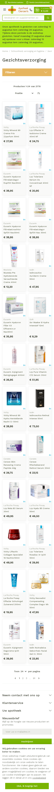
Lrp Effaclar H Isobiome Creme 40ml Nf (38, 133)
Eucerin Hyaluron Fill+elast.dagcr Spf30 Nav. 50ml (38, 229)
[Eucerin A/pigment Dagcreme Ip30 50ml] (14, 630)
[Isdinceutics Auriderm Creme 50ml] (40, 255)
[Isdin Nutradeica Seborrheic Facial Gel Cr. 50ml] (40, 630)
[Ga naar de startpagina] (18, 10)
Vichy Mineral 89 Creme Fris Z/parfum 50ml (12, 133)
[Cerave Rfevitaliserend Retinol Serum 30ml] (40, 444)
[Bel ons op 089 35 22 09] (30, 10)
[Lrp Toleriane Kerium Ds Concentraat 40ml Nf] (40, 159)
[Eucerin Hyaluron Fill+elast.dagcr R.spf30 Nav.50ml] (14, 159)
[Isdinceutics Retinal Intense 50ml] (40, 398)
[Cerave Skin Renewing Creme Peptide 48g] (14, 444)
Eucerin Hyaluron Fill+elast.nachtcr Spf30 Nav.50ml (12, 229)
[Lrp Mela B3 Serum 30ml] (14, 491)
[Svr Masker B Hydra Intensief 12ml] (40, 305)
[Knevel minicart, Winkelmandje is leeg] (37, 10)
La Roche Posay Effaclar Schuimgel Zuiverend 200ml (13, 601)
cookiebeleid (39, 777)
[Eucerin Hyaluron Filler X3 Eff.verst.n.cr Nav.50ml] (14, 305)
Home (5, 51)
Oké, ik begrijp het (27, 786)
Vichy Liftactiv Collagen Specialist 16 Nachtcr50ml (13, 554)
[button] (27, 72)
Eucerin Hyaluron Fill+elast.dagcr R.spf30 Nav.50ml (12, 180)
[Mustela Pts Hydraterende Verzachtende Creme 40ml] (14, 255)
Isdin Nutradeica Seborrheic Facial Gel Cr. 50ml (38, 651)
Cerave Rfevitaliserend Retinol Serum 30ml (40, 465)
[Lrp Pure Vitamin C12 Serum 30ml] (40, 355)
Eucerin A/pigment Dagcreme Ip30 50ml (13, 651)
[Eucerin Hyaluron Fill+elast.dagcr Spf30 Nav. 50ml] (40, 209)
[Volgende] (38, 678)
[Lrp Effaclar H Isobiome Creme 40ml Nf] (40, 113)
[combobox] (23, 18)
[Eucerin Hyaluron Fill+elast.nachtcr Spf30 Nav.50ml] (14, 209)
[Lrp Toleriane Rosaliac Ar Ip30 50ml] (40, 534)
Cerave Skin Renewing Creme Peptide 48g (12, 465)
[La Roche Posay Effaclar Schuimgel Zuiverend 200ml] (14, 581)
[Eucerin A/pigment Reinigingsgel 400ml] (14, 355)
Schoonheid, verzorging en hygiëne (27, 51)
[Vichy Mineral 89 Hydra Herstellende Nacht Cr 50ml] (14, 398)
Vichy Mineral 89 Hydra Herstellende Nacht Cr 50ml (13, 418)
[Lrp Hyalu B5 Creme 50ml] (40, 491)
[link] (16, 678)
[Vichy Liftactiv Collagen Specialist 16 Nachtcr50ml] (14, 534)
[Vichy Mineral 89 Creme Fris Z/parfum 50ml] (14, 113)
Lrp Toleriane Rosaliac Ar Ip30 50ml (38, 554)
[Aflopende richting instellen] (38, 93)
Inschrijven (27, 741)
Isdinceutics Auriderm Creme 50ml (38, 276)
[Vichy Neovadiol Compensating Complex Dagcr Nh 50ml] (40, 581)
